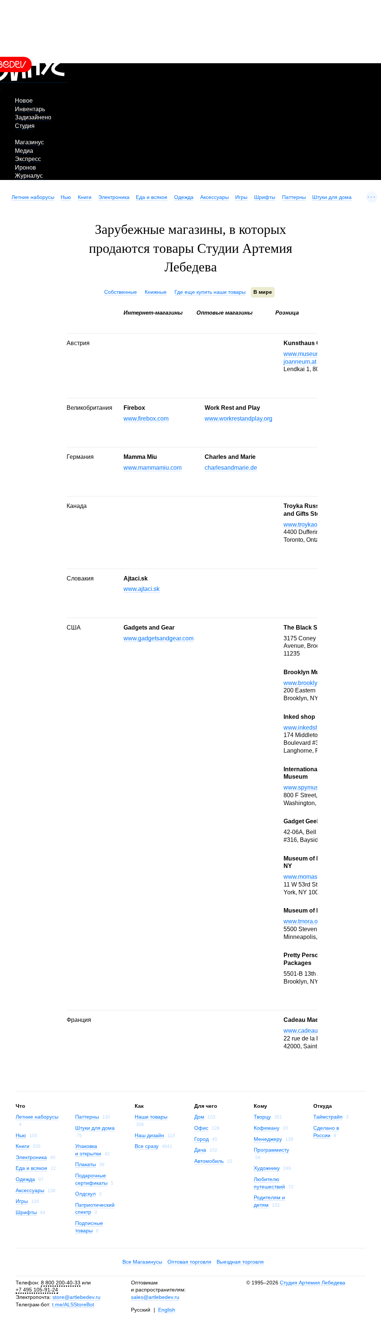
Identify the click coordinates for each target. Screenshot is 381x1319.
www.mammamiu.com (153, 467)
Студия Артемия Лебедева (312, 1283)
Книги (85, 197)
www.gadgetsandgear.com (158, 638)
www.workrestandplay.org (238, 418)
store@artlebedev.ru (76, 1297)
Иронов (25, 167)
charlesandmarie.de (231, 467)
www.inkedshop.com (311, 727)
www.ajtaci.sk (142, 589)
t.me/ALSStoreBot (73, 1304)
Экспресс (28, 159)
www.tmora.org (303, 921)
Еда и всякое (151, 197)
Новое (24, 100)
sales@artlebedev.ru (155, 1297)
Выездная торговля (240, 1262)
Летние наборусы (33, 197)
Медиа (24, 151)
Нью (66, 197)
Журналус (29, 176)
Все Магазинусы (142, 1262)
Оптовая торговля (189, 1262)
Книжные (156, 292)
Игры (241, 197)
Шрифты (264, 197)
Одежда (183, 197)
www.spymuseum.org (312, 787)
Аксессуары (214, 197)
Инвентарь (30, 109)
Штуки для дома (332, 197)
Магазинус (29, 142)
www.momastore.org (310, 877)
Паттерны (294, 197)
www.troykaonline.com (313, 524)
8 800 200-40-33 (60, 1283)
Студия (25, 126)
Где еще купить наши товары (210, 292)
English (166, 1310)
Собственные (120, 292)
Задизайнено (33, 117)
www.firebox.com (146, 418)
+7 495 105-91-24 (37, 1290)
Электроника (113, 197)
